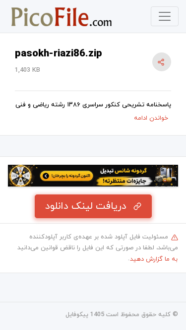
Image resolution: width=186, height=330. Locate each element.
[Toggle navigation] (165, 16)
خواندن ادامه (151, 118)
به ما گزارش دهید (154, 259)
